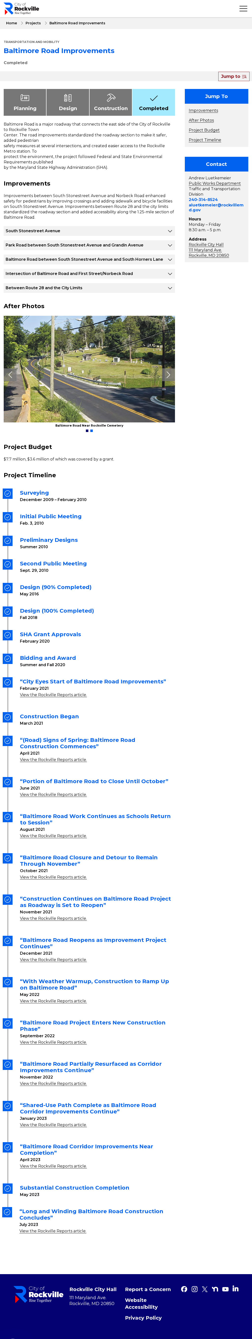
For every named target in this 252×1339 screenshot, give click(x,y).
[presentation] (10, 374)
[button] (87, 431)
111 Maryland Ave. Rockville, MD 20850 (91, 1300)
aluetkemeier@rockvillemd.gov (216, 207)
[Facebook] (184, 1289)
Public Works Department (215, 183)
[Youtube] (225, 1289)
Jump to (231, 76)
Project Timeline (205, 140)
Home (11, 23)
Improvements (203, 110)
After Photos (201, 120)
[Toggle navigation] (243, 8)
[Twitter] (205, 1289)
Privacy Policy (143, 1318)
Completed (16, 62)
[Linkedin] (235, 1288)
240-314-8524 (203, 199)
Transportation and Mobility (31, 42)
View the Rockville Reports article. (53, 694)
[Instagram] (194, 1289)
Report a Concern (148, 1289)
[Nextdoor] (215, 1289)
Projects (33, 23)
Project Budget (204, 130)
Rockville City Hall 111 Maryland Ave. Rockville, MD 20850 (209, 250)
